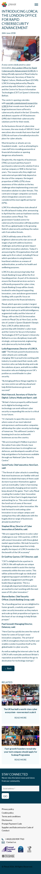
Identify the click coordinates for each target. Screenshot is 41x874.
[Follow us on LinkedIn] (3, 871)
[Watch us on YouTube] (18, 871)
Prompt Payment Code (12, 823)
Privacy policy (8, 809)
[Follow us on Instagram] (8, 871)
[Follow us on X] (23, 871)
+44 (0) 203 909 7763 (14, 839)
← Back (8, 668)
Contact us (11, 842)
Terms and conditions (11, 816)
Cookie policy (8, 812)
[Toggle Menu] (36, 4)
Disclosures (7, 820)
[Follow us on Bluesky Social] (13, 871)
